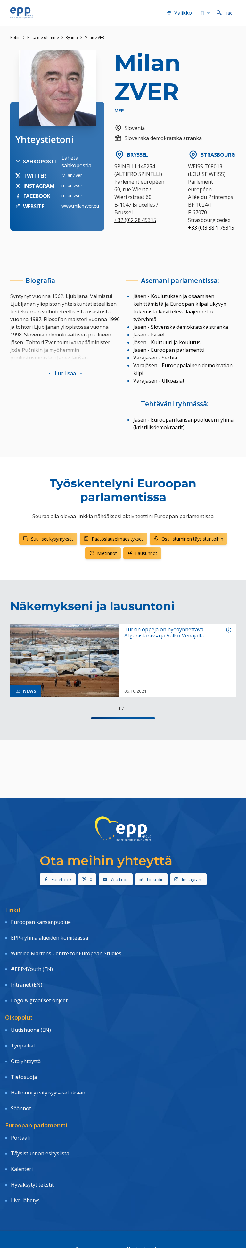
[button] (65, 373)
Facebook (61, 879)
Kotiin (15, 37)
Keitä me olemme (43, 37)
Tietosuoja (24, 1076)
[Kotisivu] (21, 13)
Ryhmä (72, 37)
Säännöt (21, 1108)
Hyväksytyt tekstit (32, 1184)
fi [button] (203, 12)
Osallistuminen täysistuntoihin (192, 539)
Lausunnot (146, 553)
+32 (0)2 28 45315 (135, 220)
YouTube (119, 879)
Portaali (20, 1137)
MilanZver (72, 175)
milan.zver (72, 185)
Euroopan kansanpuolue (41, 922)
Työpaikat (23, 1045)
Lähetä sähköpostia (76, 161)
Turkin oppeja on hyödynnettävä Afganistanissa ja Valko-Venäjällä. (164, 633)
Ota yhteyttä (26, 1061)
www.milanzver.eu (80, 206)
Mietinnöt (107, 553)
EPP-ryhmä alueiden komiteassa (49, 937)
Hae (228, 13)
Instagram (192, 879)
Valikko (183, 12)
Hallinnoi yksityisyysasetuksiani (48, 1092)
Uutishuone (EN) (31, 1029)
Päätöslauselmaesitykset (117, 539)
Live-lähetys (25, 1200)
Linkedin (155, 879)
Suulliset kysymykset (52, 539)
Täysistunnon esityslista (40, 1153)
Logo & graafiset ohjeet (39, 1000)
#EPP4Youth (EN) (32, 969)
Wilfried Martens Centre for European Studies (66, 953)
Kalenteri (22, 1169)
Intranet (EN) (26, 984)
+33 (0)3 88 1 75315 (211, 227)
